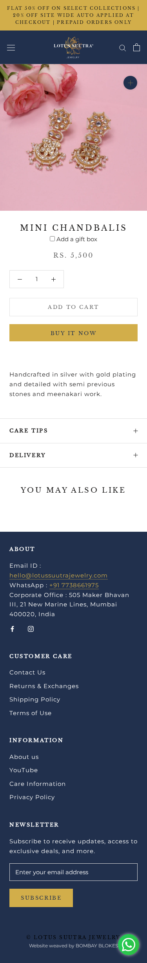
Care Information (37, 783)
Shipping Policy (34, 699)
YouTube (23, 770)
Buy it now (74, 333)
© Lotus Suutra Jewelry (73, 937)
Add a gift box (76, 239)
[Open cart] (136, 47)
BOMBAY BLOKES (97, 946)
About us (24, 756)
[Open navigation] (11, 47)
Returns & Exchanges (44, 686)
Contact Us (27, 672)
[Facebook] (12, 628)
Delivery (27, 455)
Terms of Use (30, 713)
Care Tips (28, 430)
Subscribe (41, 898)
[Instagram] (31, 628)
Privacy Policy (32, 797)
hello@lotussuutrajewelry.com (58, 575)
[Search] (122, 47)
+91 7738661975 (74, 585)
